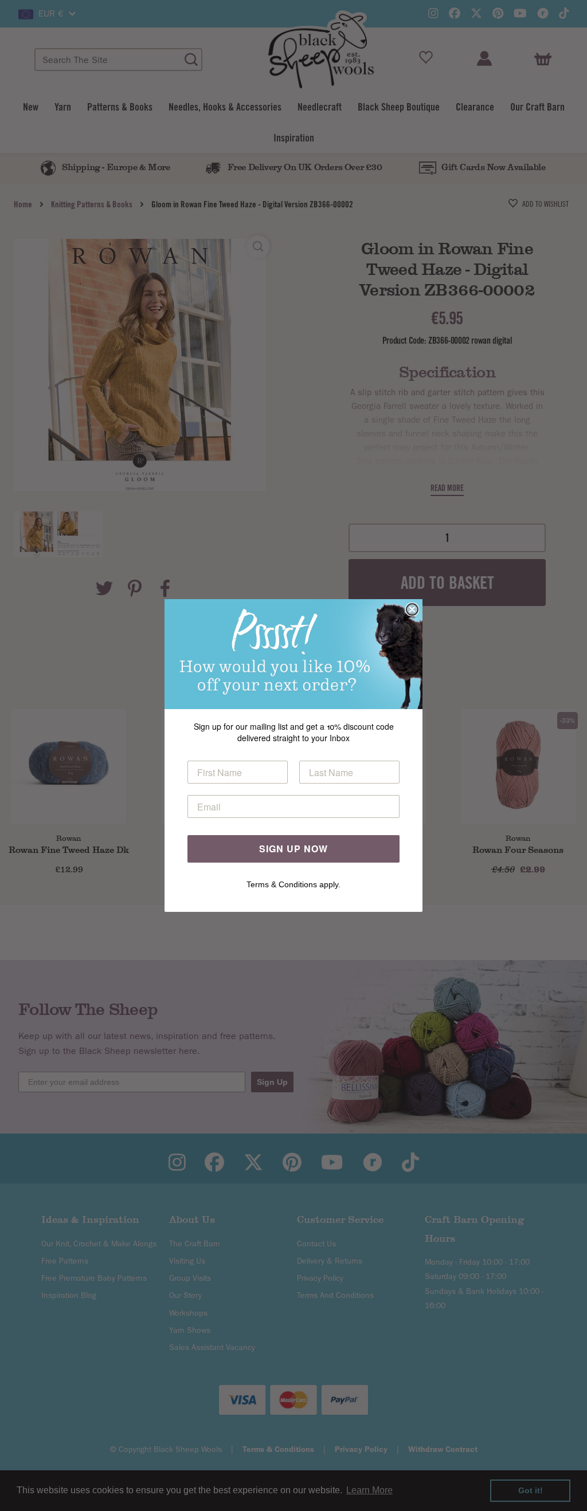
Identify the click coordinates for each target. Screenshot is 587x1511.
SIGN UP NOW (293, 848)
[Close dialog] (412, 609)
